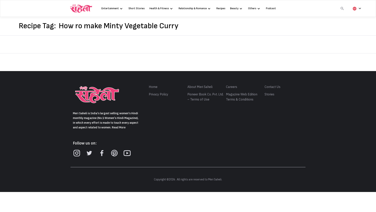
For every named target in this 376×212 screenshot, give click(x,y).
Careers (231, 87)
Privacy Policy (158, 94)
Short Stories (136, 8)
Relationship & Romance (193, 8)
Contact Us (272, 87)
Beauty (234, 8)
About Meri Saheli (199, 87)
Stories (269, 94)
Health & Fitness (159, 8)
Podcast (271, 8)
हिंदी (356, 15)
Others (252, 8)
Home (153, 87)
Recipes (220, 8)
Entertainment (110, 8)
